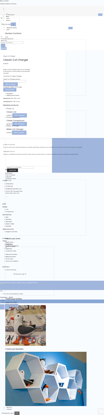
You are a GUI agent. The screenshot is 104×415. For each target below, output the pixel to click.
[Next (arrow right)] (7, 308)
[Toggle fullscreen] (7, 305)
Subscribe (12, 170)
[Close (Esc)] (16, 305)
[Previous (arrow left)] (2, 308)
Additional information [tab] (12, 95)
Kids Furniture (6, 215)
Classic (5, 56)
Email (9, 167)
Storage (5, 238)
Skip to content (4, 1)
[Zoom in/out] (2, 305)
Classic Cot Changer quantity (11, 79)
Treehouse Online (11, 28)
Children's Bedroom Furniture (8, 4)
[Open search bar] (1, 37)
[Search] (3, 45)
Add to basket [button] (20, 115)
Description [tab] (9, 93)
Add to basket (10, 84)
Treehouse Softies (8, 229)
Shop (7, 29)
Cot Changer (11, 56)
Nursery (4, 207)
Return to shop (18, 294)
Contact (9, 409)
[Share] (11, 305)
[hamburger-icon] (100, 14)
